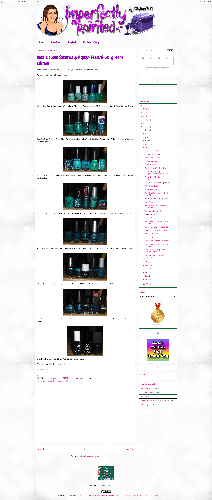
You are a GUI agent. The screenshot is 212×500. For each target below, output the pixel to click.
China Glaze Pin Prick (152, 158)
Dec (147, 130)
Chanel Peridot (150, 164)
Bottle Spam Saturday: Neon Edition (157, 198)
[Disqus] (85, 414)
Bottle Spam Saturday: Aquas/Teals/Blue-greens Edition (157, 172)
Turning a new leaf (151, 233)
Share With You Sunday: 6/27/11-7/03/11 (156, 245)
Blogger (119, 485)
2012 (145, 123)
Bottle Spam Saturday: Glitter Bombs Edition (155, 250)
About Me (55, 42)
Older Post (128, 449)
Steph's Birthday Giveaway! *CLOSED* (154, 256)
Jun (146, 261)
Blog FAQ (72, 42)
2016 (145, 109)
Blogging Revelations (152, 154)
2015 (145, 112)
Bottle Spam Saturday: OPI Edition (157, 227)
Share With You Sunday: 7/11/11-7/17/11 (156, 194)
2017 (145, 105)
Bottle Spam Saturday (55, 381)
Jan (146, 279)
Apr (146, 269)
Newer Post (42, 449)
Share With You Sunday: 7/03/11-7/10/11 (156, 222)
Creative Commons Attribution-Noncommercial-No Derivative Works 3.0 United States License (127, 495)
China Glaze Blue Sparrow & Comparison (155, 178)
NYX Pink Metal (146, 388)
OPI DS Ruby (150, 214)
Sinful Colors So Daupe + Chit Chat (153, 400)
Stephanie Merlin (52, 378)
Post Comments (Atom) (90, 456)
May (147, 265)
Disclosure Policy (91, 42)
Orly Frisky (149, 202)
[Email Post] (89, 378)
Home (41, 42)
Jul (146, 147)
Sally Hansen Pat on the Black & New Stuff (156, 206)
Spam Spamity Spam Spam (154, 211)
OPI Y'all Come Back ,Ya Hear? (156, 230)
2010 (145, 284)
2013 (145, 120)
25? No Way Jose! (151, 186)
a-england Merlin (151, 189)
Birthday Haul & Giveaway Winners (157, 182)
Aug (147, 144)
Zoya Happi (149, 237)
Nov (147, 133)
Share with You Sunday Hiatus (155, 168)
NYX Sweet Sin (146, 396)
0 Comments (80, 378)
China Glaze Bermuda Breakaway (157, 240)
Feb (146, 276)
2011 (145, 127)
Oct (146, 137)
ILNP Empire (145, 405)
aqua (45, 381)
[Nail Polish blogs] (158, 325)
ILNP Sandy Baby (146, 392)
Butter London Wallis (152, 151)
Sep (146, 140)
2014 (145, 116)
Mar (147, 272)
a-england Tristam (151, 218)
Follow (157, 82)
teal (66, 381)
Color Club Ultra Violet (153, 161)
